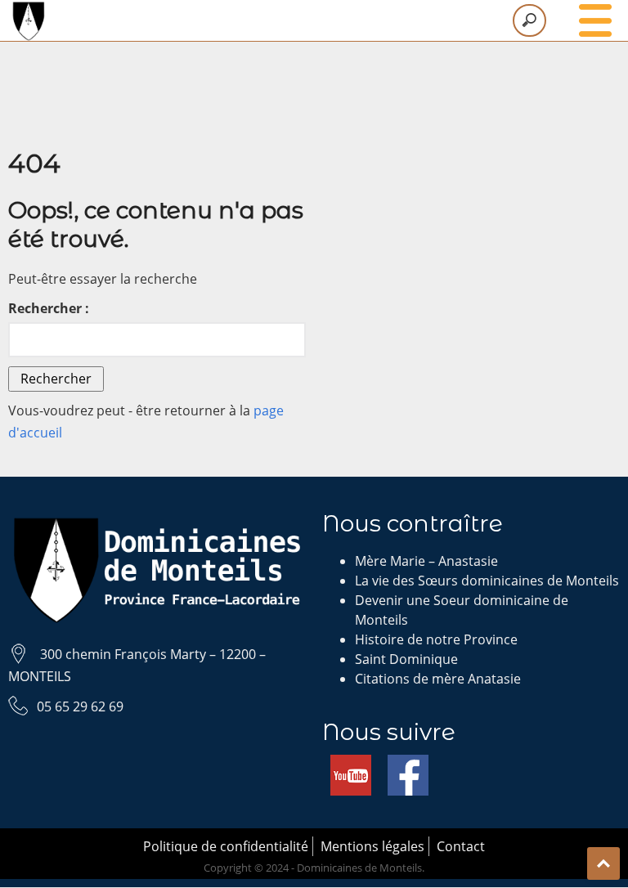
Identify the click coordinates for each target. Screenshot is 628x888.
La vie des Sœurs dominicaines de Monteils (487, 581)
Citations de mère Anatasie (438, 679)
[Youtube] (350, 765)
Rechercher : (48, 308)
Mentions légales (372, 846)
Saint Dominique (406, 659)
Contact (461, 846)
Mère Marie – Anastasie (426, 561)
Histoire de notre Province (436, 639)
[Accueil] (314, 20)
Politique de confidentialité (225, 846)
